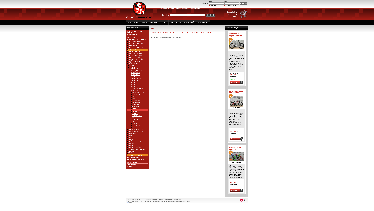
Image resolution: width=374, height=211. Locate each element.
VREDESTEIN (136, 125)
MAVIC (210, 32)
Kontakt (164, 22)
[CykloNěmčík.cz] (139, 18)
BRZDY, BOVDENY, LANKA (136, 43)
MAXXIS (134, 112)
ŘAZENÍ (130, 139)
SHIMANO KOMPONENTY (135, 155)
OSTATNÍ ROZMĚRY (137, 88)
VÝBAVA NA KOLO (132, 162)
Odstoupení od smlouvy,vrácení (182, 22)
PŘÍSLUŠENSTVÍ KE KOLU (135, 160)
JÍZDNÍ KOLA (131, 37)
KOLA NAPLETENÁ (134, 57)
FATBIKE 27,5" (135, 77)
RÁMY (130, 137)
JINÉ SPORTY (131, 164)
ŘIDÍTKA (131, 143)
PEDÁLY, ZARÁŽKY (134, 61)
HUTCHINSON (136, 102)
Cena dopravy (203, 22)
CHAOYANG (135, 106)
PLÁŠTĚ (194, 32)
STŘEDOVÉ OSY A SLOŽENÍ (137, 149)
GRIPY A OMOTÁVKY (134, 49)
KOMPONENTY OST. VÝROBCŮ (166, 32)
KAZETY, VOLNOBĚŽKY (135, 53)
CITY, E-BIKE (135, 69)
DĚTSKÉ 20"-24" (135, 75)
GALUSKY (133, 65)
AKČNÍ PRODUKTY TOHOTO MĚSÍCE (135, 31)
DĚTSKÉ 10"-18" (135, 73)
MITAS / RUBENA (137, 116)
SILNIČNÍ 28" (203, 32)
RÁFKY (130, 135)
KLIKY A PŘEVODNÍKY (135, 55)
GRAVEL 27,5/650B (136, 79)
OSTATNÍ (134, 118)
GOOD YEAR (136, 100)
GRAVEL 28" (134, 80)
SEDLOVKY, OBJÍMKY (135, 147)
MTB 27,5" (134, 84)
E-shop (152, 32)
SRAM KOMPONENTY (133, 157)
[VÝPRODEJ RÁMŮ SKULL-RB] (236, 161)
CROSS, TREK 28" (136, 71)
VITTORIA (135, 123)
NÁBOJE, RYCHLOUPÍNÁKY (136, 59)
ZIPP (133, 127)
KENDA (134, 108)
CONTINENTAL (136, 94)
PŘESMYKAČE (132, 133)
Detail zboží (235, 82)
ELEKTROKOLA (132, 35)
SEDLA (130, 145)
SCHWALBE (135, 120)
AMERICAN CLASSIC (138, 92)
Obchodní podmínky (149, 22)
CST (133, 96)
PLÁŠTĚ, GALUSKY (184, 32)
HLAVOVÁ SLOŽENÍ (134, 51)
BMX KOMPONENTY (134, 41)
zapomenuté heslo (231, 5)
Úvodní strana (133, 22)
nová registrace (215, 5)
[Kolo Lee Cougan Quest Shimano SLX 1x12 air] (236, 48)
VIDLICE (130, 153)
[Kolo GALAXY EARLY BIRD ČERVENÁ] (236, 106)
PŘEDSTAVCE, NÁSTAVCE (136, 129)
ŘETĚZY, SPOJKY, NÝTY (135, 141)
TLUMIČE (131, 151)
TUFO (133, 121)
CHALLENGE (136, 104)
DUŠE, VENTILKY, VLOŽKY (136, 47)
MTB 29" (133, 86)
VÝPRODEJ (130, 167)
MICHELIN (135, 114)
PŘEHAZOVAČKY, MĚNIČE (136, 131)
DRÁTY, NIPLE (132, 45)
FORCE (134, 98)
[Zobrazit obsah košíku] (243, 18)
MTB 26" (133, 82)
